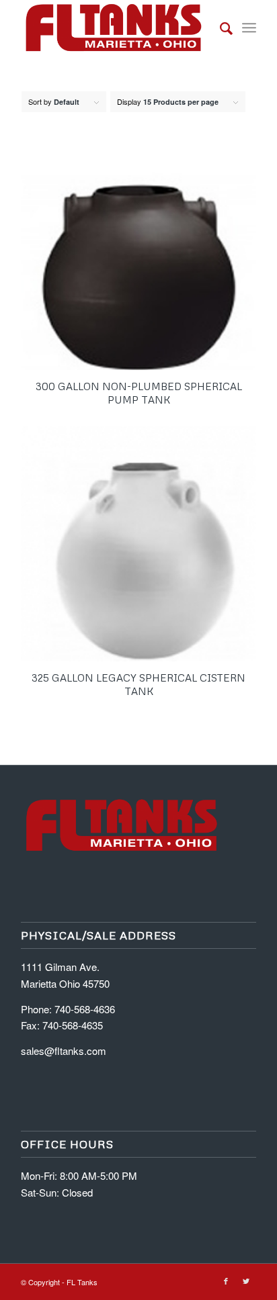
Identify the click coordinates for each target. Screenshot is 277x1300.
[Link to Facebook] (226, 1280)
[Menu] (249, 27)
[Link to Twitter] (246, 1280)
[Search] (219, 27)
